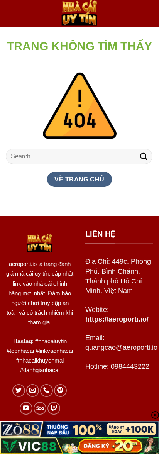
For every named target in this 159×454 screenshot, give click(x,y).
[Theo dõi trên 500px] (40, 408)
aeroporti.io (23, 264)
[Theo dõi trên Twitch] (53, 408)
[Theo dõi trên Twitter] (18, 390)
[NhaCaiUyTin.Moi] (79, 13)
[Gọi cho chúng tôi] (46, 390)
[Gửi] (144, 156)
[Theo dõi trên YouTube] (26, 408)
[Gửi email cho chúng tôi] (32, 390)
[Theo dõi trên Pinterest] (60, 390)
